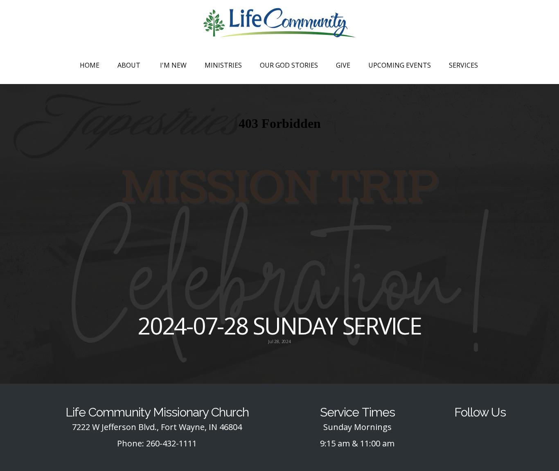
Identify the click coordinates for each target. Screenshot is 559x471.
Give (343, 65)
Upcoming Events (399, 65)
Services (464, 65)
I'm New (173, 65)
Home (89, 65)
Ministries (223, 65)
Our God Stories (289, 65)
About (129, 65)
